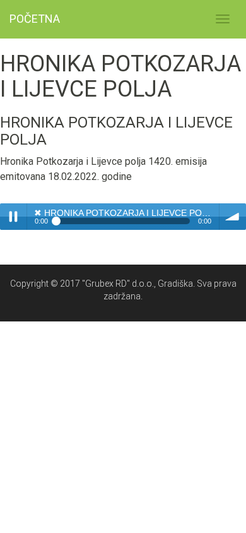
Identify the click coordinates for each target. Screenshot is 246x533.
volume (233, 216)
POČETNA (34, 18)
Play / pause (13, 216)
